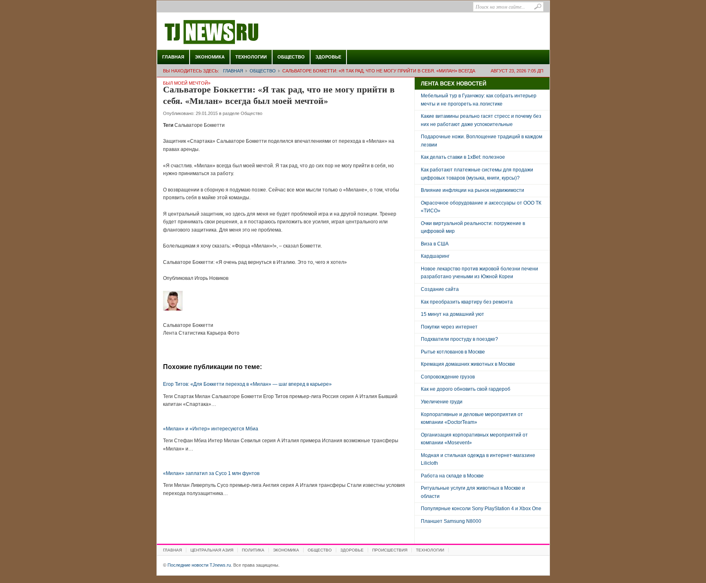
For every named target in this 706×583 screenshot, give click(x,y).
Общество (291, 56)
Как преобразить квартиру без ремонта (467, 302)
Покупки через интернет (449, 327)
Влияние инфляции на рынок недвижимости (472, 190)
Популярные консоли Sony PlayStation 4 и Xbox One (481, 508)
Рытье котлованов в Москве (453, 352)
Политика (253, 550)
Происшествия (389, 550)
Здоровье (328, 56)
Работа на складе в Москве (452, 476)
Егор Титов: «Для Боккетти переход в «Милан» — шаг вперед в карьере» (247, 384)
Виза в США (435, 244)
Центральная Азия (211, 550)
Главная (173, 56)
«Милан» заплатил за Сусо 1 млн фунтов (211, 473)
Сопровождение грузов (448, 377)
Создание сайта (440, 289)
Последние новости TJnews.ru (234, 32)
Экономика (210, 56)
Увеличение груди (441, 402)
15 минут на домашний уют (452, 314)
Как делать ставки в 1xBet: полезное (463, 157)
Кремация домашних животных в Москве (468, 364)
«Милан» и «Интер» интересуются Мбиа (210, 429)
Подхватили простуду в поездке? (459, 339)
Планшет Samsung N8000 (451, 521)
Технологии (251, 56)
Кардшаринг (435, 256)
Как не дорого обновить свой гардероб (465, 389)
